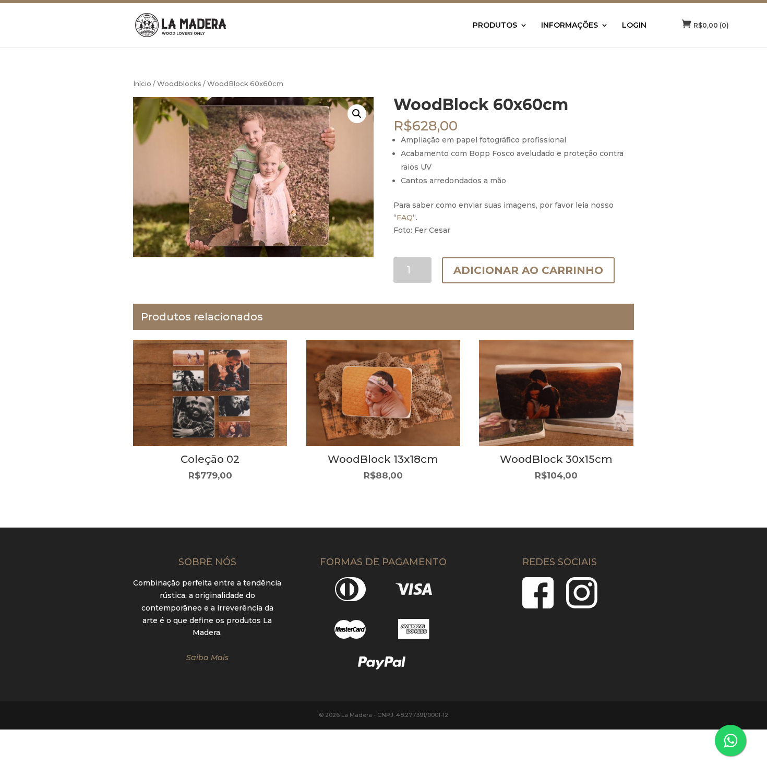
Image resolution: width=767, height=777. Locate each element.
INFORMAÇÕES (569, 25)
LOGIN (634, 25)
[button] (356, 113)
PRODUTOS (495, 25)
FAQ (405, 217)
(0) (711, 25)
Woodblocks (179, 84)
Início (142, 84)
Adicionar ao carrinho (528, 270)
